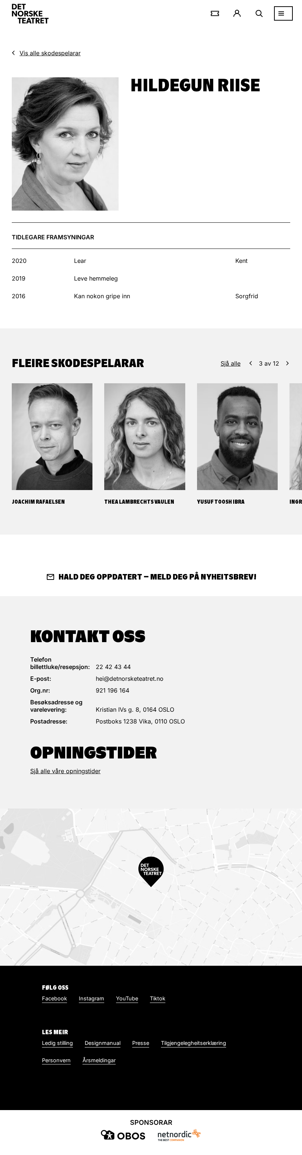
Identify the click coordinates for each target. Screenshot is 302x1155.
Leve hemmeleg (96, 278)
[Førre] (250, 363)
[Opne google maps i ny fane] (151, 887)
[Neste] (287, 363)
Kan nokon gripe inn (102, 296)
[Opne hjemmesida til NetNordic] (179, 1135)
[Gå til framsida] (30, 14)
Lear (80, 260)
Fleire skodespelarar (78, 363)
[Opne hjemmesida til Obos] (123, 1135)
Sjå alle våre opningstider (65, 771)
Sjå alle (230, 363)
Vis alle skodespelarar (50, 53)
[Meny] (283, 13)
